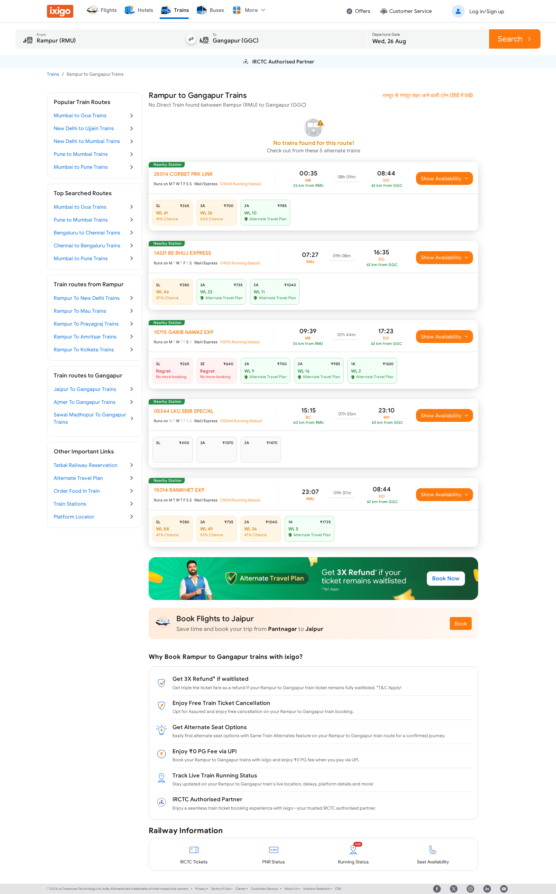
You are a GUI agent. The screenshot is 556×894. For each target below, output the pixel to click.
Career (241, 888)
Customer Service (264, 888)
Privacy (200, 888)
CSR (338, 888)
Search (510, 38)
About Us (291, 888)
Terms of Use (220, 888)
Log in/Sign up (486, 11)
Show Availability (441, 178)
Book (461, 623)
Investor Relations (316, 888)
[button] (477, 11)
